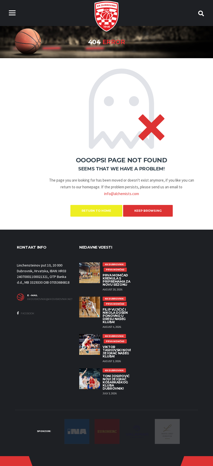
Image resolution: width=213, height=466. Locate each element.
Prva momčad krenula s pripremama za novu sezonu (116, 280)
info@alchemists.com (121, 193)
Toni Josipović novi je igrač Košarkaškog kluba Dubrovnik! (116, 382)
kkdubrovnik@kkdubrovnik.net (49, 299)
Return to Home (96, 210)
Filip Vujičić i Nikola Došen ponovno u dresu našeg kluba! (115, 316)
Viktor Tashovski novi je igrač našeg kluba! (117, 351)
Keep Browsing (148, 210)
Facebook (27, 313)
